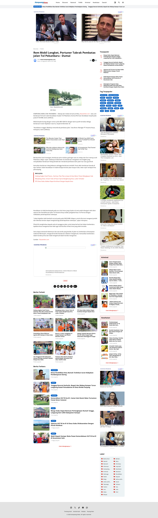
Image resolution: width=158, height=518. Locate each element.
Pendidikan (54, 370)
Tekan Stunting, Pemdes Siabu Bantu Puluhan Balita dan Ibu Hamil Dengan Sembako (116, 339)
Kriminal (87, 2)
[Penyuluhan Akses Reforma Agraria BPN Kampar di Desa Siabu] (43, 324)
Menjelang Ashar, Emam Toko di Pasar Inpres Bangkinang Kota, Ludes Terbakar (59, 179)
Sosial (53, 408)
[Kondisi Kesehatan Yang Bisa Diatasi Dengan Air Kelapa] (104, 332)
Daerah (104, 2)
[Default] (93, 60)
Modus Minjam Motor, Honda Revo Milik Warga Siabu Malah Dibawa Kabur (116, 287)
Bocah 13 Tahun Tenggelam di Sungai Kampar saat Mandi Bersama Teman (63, 335)
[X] (61, 286)
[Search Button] (119, 2)
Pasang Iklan (90, 511)
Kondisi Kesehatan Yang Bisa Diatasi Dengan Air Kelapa (116, 331)
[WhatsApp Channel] (87, 507)
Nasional (73, 2)
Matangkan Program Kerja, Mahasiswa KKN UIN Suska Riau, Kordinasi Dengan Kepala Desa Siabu (114, 85)
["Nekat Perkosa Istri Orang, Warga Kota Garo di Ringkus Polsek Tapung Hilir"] (104, 304)
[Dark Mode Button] (115, 2)
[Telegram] (64, 286)
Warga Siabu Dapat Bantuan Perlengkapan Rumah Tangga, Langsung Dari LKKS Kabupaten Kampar (72, 412)
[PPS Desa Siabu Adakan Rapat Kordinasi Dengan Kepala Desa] (87, 301)
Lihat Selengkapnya (64, 446)
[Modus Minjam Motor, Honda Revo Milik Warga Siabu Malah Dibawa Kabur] (104, 288)
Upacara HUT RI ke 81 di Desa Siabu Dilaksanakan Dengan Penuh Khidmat (72, 424)
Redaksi (83, 511)
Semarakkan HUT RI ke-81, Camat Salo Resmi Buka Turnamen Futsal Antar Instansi (74, 399)
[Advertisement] (65, 76)
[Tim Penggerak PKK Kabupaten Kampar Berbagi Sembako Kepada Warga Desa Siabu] (43, 348)
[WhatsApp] (71, 286)
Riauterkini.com (85, 114)
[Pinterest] (68, 286)
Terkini (65, 280)
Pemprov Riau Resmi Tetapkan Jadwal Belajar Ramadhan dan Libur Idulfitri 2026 (64, 358)
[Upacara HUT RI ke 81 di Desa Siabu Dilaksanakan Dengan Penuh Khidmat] (41, 425)
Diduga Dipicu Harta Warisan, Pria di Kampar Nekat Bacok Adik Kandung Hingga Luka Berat (116, 271)
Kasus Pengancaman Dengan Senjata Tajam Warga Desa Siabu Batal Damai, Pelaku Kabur (116, 263)
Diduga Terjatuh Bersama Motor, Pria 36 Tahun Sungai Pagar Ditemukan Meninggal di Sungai (86, 335)
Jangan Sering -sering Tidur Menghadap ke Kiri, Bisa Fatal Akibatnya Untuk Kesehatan (115, 355)
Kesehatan (96, 2)
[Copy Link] (55, 286)
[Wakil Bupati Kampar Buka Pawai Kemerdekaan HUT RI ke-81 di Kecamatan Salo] (41, 438)
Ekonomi (65, 2)
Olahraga (54, 395)
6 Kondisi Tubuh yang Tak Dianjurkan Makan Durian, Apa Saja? (115, 347)
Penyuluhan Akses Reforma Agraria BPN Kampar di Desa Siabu (43, 334)
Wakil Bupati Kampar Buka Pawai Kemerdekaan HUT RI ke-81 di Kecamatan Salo (73, 437)
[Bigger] (96, 60)
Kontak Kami (76, 511)
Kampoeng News (75, 514)
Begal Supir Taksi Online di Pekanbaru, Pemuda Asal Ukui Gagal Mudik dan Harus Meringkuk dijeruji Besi (116, 295)
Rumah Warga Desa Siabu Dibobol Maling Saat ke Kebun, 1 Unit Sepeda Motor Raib (115, 279)
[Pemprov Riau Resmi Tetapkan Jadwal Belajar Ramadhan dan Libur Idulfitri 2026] (65, 348)
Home (58, 2)
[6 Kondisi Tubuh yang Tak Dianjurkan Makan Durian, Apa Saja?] (104, 348)
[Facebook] (58, 286)
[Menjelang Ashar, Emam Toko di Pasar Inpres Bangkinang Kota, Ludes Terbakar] (65, 301)
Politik (80, 2)
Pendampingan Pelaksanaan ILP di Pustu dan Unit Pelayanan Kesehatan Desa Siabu (115, 323)
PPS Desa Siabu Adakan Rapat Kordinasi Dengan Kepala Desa (54, 181)
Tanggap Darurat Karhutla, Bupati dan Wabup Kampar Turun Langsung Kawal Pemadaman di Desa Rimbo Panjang (108, 6)
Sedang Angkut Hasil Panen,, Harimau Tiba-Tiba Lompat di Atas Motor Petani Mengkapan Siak (64, 176)
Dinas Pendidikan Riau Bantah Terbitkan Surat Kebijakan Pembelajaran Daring (53, 6)
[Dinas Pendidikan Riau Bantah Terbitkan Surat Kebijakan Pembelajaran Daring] (41, 374)
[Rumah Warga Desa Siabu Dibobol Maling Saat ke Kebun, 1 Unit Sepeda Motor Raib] (104, 280)
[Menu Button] (123, 2)
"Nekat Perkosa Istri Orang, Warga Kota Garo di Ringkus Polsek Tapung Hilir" (116, 303)
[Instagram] (71, 507)
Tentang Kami (68, 511)
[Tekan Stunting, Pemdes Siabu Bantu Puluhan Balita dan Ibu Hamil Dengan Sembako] (104, 340)
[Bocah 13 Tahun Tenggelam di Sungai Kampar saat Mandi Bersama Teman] (65, 324)
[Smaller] (90, 60)
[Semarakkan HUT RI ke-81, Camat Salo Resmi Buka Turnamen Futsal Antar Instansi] (41, 399)
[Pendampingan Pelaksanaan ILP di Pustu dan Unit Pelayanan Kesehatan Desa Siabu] (104, 324)
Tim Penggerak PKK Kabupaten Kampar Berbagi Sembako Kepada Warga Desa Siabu (43, 358)
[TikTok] (79, 507)
